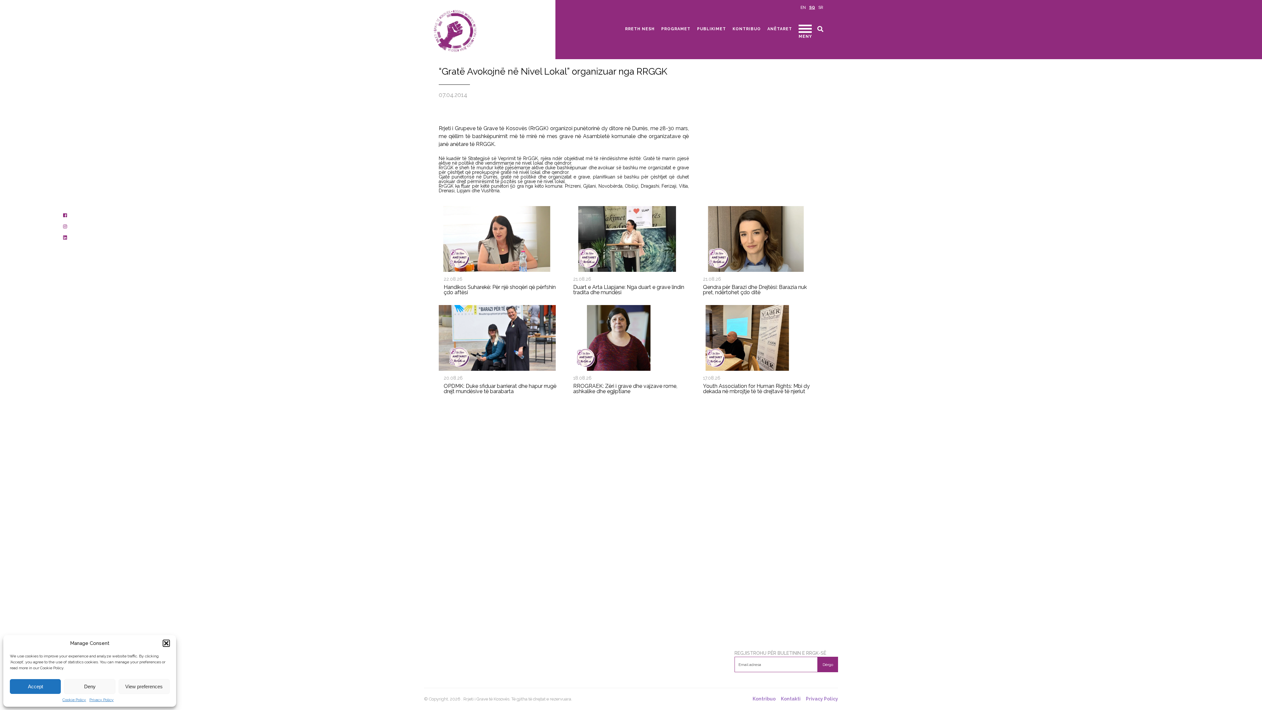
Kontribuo (747, 29)
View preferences (144, 686)
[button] (166, 643)
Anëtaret (779, 29)
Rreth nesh (640, 29)
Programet (675, 29)
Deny (90, 686)
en (803, 7)
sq (812, 7)
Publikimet (711, 29)
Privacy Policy (101, 700)
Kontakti (791, 699)
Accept (35, 686)
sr (820, 7)
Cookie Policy (74, 700)
